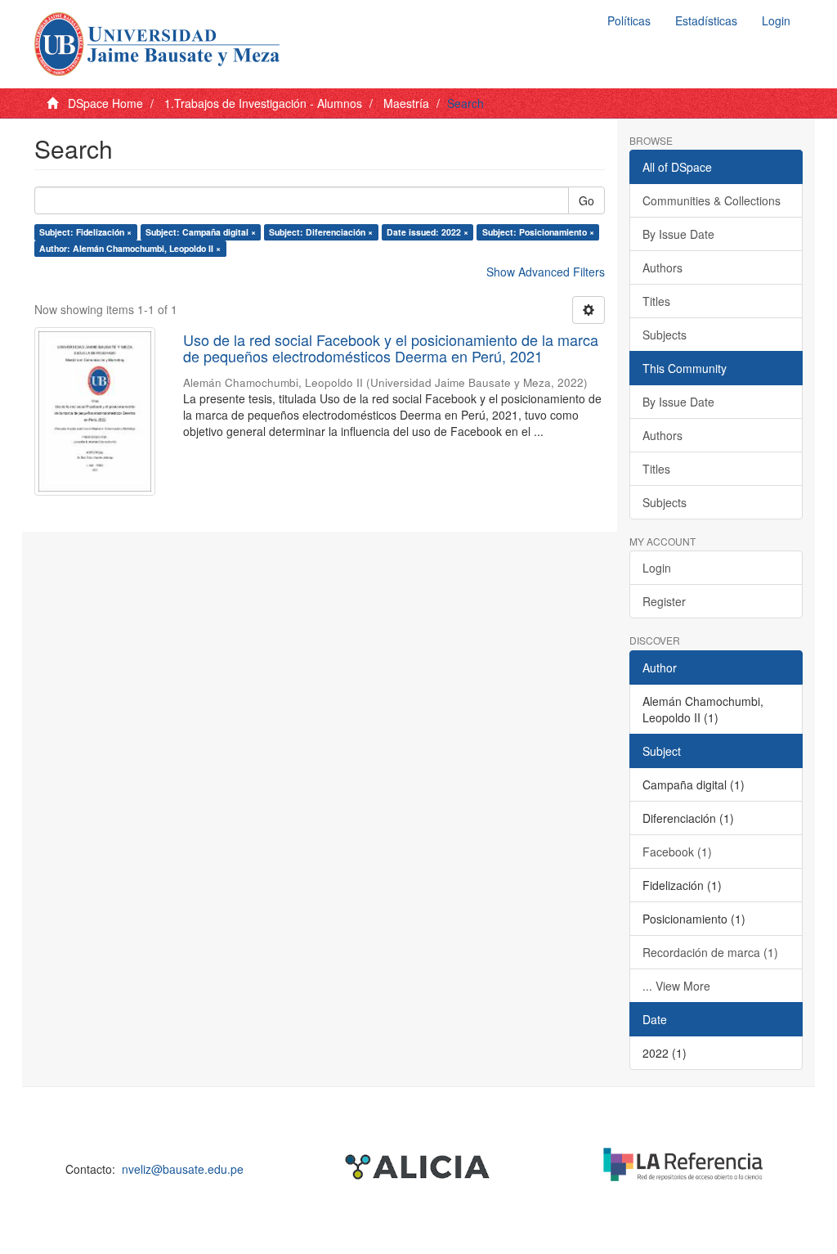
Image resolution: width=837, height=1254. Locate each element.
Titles (656, 301)
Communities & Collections (711, 200)
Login (656, 568)
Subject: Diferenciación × (321, 232)
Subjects (664, 334)
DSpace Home (105, 103)
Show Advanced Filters (545, 271)
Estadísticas (706, 20)
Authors (662, 267)
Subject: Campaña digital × (200, 232)
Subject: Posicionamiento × (538, 232)
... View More (676, 986)
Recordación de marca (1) (710, 952)
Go (586, 200)
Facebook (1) (677, 851)
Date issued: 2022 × (427, 232)
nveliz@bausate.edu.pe (183, 1169)
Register (664, 601)
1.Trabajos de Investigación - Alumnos (263, 103)
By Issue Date (678, 234)
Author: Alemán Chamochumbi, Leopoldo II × (130, 248)
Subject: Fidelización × (85, 232)
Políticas (629, 20)
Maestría (406, 103)
